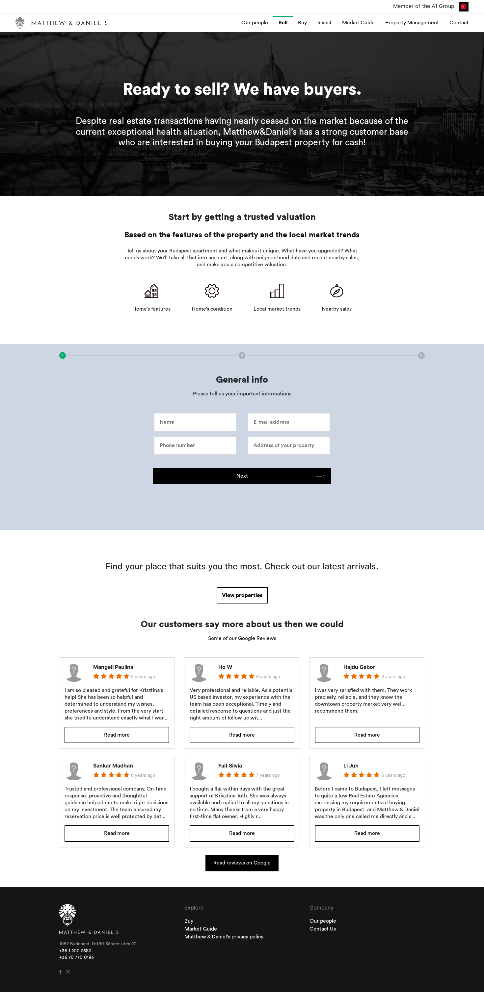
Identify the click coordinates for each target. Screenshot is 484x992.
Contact (459, 22)
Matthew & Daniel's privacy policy (223, 936)
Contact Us (322, 929)
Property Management (412, 22)
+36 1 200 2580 (75, 951)
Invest (324, 22)
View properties (242, 595)
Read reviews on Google (242, 862)
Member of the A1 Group (424, 6)
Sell (283, 22)
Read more (117, 735)
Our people (254, 22)
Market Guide (358, 22)
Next (242, 476)
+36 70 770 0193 (76, 957)
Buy (302, 22)
